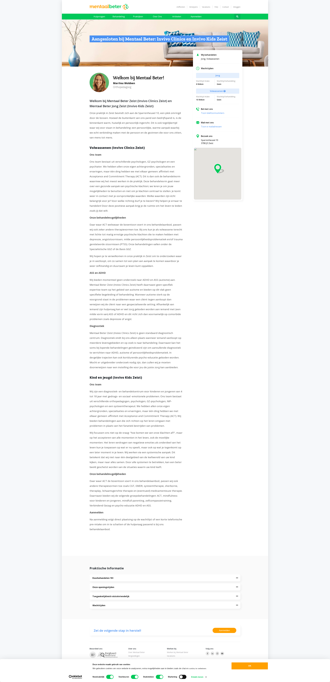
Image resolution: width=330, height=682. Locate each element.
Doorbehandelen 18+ (103, 578)
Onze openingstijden (103, 587)
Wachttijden (98, 605)
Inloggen (236, 7)
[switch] (134, 677)
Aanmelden (224, 630)
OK (249, 666)
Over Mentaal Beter (136, 652)
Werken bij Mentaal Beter (177, 652)
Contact (225, 7)
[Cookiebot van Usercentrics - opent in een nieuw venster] (75, 677)
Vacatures (206, 7)
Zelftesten (180, 7)
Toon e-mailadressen (211, 126)
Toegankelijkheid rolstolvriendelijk (110, 596)
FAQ (216, 7)
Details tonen (197, 677)
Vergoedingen (134, 656)
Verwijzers (193, 7)
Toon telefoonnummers (212, 113)
